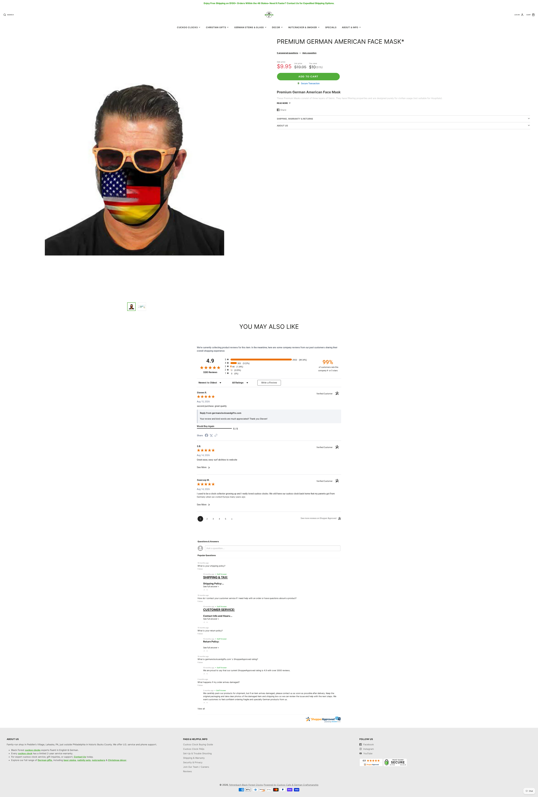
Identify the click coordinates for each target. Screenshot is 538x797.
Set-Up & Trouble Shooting (197, 753)
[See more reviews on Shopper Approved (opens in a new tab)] (215, 435)
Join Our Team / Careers (196, 766)
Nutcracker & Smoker (302, 27)
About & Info (350, 27)
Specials (331, 27)
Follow (200, 569)
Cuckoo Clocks (187, 27)
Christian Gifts (216, 27)
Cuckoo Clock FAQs (193, 749)
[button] (204, 590)
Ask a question (309, 53)
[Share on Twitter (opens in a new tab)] (211, 435)
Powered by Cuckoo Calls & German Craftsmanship (291, 784)
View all (201, 708)
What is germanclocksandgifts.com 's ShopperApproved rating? (228, 659)
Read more (282, 103)
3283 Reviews (213, 372)
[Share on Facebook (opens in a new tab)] (206, 435)
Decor (276, 27)
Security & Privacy (192, 762)
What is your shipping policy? (211, 566)
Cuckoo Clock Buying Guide (198, 744)
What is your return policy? (210, 630)
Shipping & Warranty (194, 757)
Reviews (187, 771)
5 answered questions (287, 53)
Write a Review (269, 382)
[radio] (269, 359)
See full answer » (211, 586)
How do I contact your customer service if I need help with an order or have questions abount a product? (247, 598)
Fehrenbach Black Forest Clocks (246, 784)
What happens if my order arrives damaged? (219, 682)
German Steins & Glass (249, 27)
